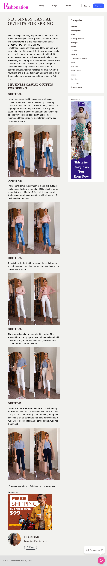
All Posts (30, 547)
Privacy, (23, 561)
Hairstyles (74, 43)
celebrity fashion (77, 39)
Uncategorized (48, 486)
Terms (29, 561)
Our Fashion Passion (79, 59)
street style (75, 83)
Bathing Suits (76, 30)
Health (73, 47)
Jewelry (74, 51)
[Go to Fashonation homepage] (16, 6)
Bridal (73, 35)
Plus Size (74, 67)
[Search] (77, 5)
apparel (74, 26)
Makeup (74, 55)
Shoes (73, 75)
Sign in (87, 6)
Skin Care (74, 79)
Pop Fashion (76, 71)
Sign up (98, 6)
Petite (73, 63)
